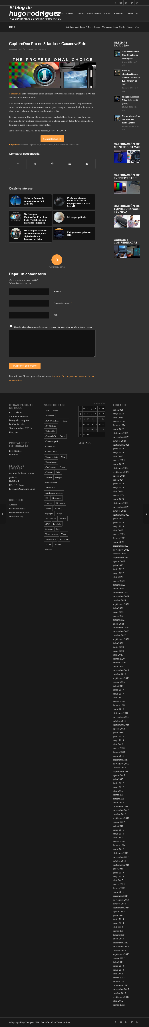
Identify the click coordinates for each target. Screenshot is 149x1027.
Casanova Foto (46, 144)
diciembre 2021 (120, 592)
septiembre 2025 (121, 444)
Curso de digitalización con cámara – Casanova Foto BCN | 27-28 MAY (131, 77)
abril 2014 (118, 927)
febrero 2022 (119, 584)
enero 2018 (118, 755)
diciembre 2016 (120, 806)
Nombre (58, 291)
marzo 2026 (119, 421)
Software (49, 529)
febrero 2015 (119, 888)
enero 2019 (118, 709)
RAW (56, 144)
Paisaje (59, 513)
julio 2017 (118, 779)
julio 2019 (118, 685)
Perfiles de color (17, 424)
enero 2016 (118, 849)
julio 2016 (118, 825)
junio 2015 (118, 872)
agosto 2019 (119, 681)
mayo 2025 (118, 452)
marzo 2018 (119, 748)
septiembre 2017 (121, 771)
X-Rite (48, 544)
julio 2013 (118, 962)
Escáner (48, 477)
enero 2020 (118, 666)
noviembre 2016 (121, 810)
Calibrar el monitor (18, 416)
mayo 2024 (118, 487)
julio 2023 (118, 518)
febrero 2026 (119, 425)
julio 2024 (118, 479)
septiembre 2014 (121, 907)
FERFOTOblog (16, 485)
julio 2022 (118, 565)
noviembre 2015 (121, 857)
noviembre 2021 (121, 596)
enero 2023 (118, 542)
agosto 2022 (119, 561)
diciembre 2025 (120, 433)
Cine (63, 456)
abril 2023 (118, 530)
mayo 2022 (118, 573)
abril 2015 (118, 880)
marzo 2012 (119, 1004)
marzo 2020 (119, 658)
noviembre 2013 (121, 946)
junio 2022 (118, 569)
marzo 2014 (119, 930)
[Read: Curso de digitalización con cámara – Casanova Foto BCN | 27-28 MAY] (117, 72)
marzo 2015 (119, 884)
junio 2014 (118, 919)
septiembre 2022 (121, 557)
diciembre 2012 (120, 985)
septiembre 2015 (121, 864)
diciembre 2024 (120, 468)
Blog (12, 26)
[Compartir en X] (35, 164)
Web (55, 315)
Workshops (74, 144)
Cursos (43, 49)
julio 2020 (118, 643)
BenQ (65, 420)
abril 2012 (118, 1000)
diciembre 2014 (120, 895)
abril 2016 (118, 837)
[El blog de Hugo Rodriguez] (35, 14)
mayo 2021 (118, 611)
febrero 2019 (119, 705)
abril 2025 (118, 456)
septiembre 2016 (121, 818)
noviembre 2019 (121, 670)
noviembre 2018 (121, 716)
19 (95, 424)
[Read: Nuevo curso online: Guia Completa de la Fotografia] (117, 53)
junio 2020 (118, 646)
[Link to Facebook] (115, 2)
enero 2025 (118, 464)
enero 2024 (118, 499)
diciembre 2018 (120, 713)
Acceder (13, 504)
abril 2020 (118, 654)
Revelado (64, 144)
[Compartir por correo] (86, 164)
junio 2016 (118, 829)
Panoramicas (50, 518)
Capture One (15, 93)
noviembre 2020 (121, 631)
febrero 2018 (119, 751)
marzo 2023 (119, 534)
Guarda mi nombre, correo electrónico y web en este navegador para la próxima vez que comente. (53, 329)
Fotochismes (15, 450)
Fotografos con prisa (19, 420)
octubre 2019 (119, 674)
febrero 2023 (119, 538)
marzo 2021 (119, 615)
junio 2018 (118, 736)
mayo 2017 (118, 787)
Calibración (50, 430)
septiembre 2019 (121, 678)
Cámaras (49, 472)
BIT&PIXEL (50, 425)
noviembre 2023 (121, 507)
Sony (58, 529)
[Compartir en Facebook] (18, 164)
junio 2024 (118, 483)
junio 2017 (118, 783)
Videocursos (50, 539)
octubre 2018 (119, 720)
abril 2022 (118, 576)
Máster (48, 508)
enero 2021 (118, 623)
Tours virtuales (51, 534)
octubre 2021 (119, 600)
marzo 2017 (119, 794)
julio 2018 (118, 732)
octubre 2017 (119, 767)
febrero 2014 (119, 934)
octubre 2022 (119, 553)
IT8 (47, 498)
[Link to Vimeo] (131, 2)
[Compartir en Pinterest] (52, 164)
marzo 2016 (119, 841)
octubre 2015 (119, 860)
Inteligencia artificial (54, 492)
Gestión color (51, 482)
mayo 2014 (118, 923)
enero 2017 (118, 802)
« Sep (81, 442)
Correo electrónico (63, 303)
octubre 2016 (119, 814)
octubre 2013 (119, 950)
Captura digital (51, 441)
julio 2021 (118, 608)
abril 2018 (118, 744)
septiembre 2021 (121, 604)
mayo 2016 (118, 833)
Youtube (57, 544)
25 (92, 429)
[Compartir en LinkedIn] (69, 164)
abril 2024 (118, 491)
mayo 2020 (118, 650)
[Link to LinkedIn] (126, 2)
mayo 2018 (118, 740)
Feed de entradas (17, 508)
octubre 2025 (119, 440)
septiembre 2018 (121, 724)
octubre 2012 (119, 993)
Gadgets (58, 477)
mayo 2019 (118, 693)
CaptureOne (34, 144)
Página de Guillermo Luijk (22, 488)
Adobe (55, 410)
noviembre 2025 (121, 437)
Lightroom (56, 498)
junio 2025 (118, 448)
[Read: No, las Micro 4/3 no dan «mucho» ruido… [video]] (117, 118)
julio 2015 (118, 868)
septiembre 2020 (121, 639)
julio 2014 (118, 915)
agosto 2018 (119, 728)
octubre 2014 (119, 903)
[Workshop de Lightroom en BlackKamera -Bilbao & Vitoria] (3, 514)
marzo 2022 (119, 580)
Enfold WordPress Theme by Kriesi (56, 1022)
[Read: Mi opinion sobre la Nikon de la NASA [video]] (117, 99)
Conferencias (50, 467)
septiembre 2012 (121, 997)
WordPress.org (16, 516)
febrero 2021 (119, 619)
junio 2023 (118, 522)
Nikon (57, 508)
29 (80, 434)
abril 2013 (118, 973)
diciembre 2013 (120, 942)
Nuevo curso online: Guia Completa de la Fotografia (131, 55)
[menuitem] (48, 14)
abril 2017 (118, 790)
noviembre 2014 (121, 899)
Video (63, 534)
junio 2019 (118, 689)
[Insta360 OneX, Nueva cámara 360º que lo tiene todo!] (146, 514)
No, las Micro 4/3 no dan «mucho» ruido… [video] (131, 119)
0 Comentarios (30, 49)
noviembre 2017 (121, 763)
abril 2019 (118, 697)
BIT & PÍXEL (15, 412)
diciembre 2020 (120, 627)
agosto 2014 (119, 911)
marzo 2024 (119, 495)
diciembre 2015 (120, 853)
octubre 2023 (119, 510)
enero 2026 (118, 429)
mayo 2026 (118, 413)
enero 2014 (118, 938)
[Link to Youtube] (120, 2)
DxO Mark (14, 481)
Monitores (60, 503)
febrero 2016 (119, 845)
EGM (58, 472)
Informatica (50, 487)
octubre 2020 (119, 635)
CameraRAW (50, 436)
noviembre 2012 (121, 989)
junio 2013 (118, 965)
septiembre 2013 (121, 954)
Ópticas (48, 549)
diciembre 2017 (120, 759)
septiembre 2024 (121, 472)
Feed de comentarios (19, 512)
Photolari (13, 454)
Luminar (49, 503)
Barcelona (23, 144)
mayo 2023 (118, 526)
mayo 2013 (118, 969)
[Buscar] (137, 14)
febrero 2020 (119, 662)
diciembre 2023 (120, 503)
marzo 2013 (119, 977)
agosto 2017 (119, 775)
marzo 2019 (119, 701)
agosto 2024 (119, 475)
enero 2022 (118, 588)
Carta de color (51, 451)
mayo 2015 (118, 876)
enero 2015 (118, 892)
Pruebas (62, 518)
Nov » (89, 442)
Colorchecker (51, 461)
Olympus (49, 513)
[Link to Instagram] (137, 2)
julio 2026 (118, 409)
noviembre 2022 (121, 549)
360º (47, 410)
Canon (62, 436)
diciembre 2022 (120, 545)
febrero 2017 (119, 798)
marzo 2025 (119, 460)
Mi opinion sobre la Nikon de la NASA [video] (130, 100)
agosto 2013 (119, 958)
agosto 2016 (119, 822)
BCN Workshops (52, 420)
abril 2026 (118, 417)
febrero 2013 (119, 981)
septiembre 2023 (121, 514)
